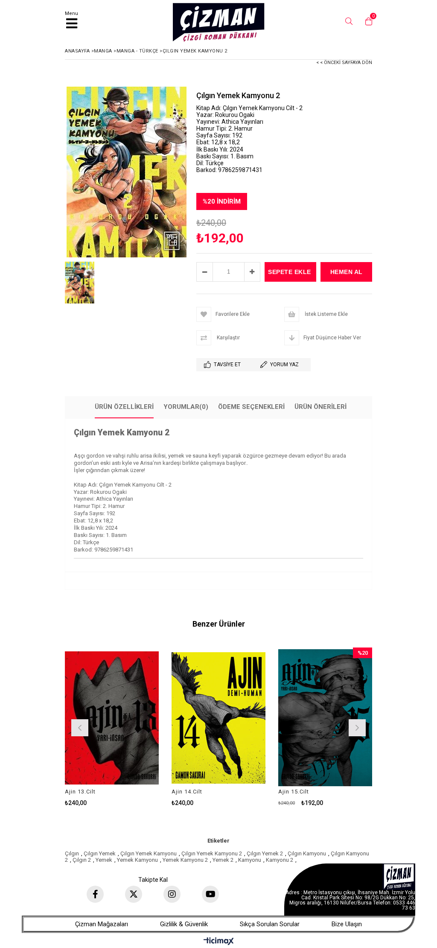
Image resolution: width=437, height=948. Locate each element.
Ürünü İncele (132, 726)
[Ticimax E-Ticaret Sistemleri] (219, 941)
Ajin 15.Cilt (293, 791)
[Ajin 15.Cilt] (325, 718)
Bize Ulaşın (347, 924)
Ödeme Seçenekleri (251, 407)
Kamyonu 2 (279, 860)
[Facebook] (95, 894)
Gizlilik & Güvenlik (184, 924)
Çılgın (72, 853)
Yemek (104, 860)
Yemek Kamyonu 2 (185, 860)
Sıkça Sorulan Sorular (270, 924)
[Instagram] (172, 894)
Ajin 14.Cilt (187, 791)
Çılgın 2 (82, 860)
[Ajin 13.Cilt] (112, 718)
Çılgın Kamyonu (307, 853)
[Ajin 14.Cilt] (218, 718)
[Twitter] (133, 894)
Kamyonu (249, 860)
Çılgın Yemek (100, 853)
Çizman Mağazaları (101, 924)
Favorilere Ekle (112, 726)
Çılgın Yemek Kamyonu (148, 853)
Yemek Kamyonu (137, 860)
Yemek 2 (223, 860)
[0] (366, 21)
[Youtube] (210, 894)
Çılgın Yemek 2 (265, 853)
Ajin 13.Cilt (80, 791)
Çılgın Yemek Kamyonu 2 (211, 853)
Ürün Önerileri (320, 407)
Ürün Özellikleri (124, 407)
